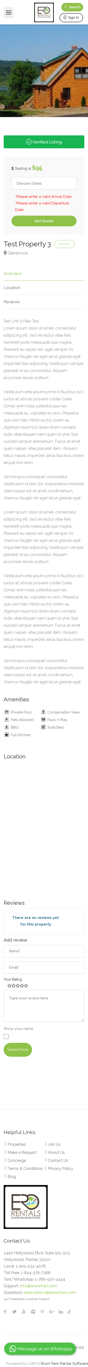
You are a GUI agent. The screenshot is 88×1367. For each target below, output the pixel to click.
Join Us (54, 1144)
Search (74, 7)
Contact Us (58, 1160)
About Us (56, 1152)
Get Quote (44, 221)
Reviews (12, 301)
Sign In (73, 18)
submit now (17, 1049)
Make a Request (22, 1152)
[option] (44, 68)
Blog (12, 1176)
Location (12, 287)
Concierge (17, 1160)
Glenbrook (18, 253)
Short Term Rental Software (64, 1363)
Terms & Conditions (25, 1168)
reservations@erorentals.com (50, 1292)
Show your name (18, 1028)
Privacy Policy (60, 1168)
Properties (17, 1144)
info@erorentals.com (38, 1286)
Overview (13, 273)
